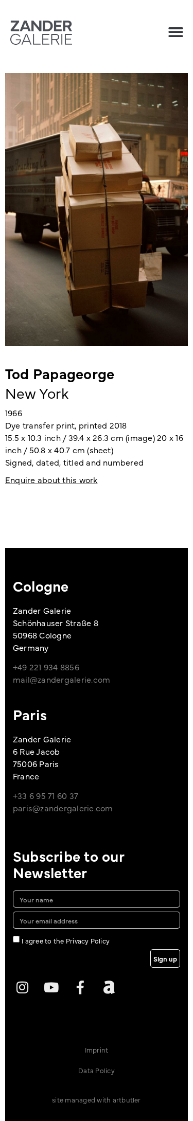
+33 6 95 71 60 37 (45, 795)
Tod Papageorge (59, 373)
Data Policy (96, 1070)
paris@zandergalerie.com (63, 807)
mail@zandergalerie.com (61, 679)
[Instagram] (22, 987)
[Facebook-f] (80, 987)
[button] (176, 32)
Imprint (97, 1049)
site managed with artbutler (96, 1099)
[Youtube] (51, 987)
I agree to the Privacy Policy (66, 940)
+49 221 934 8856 (46, 666)
